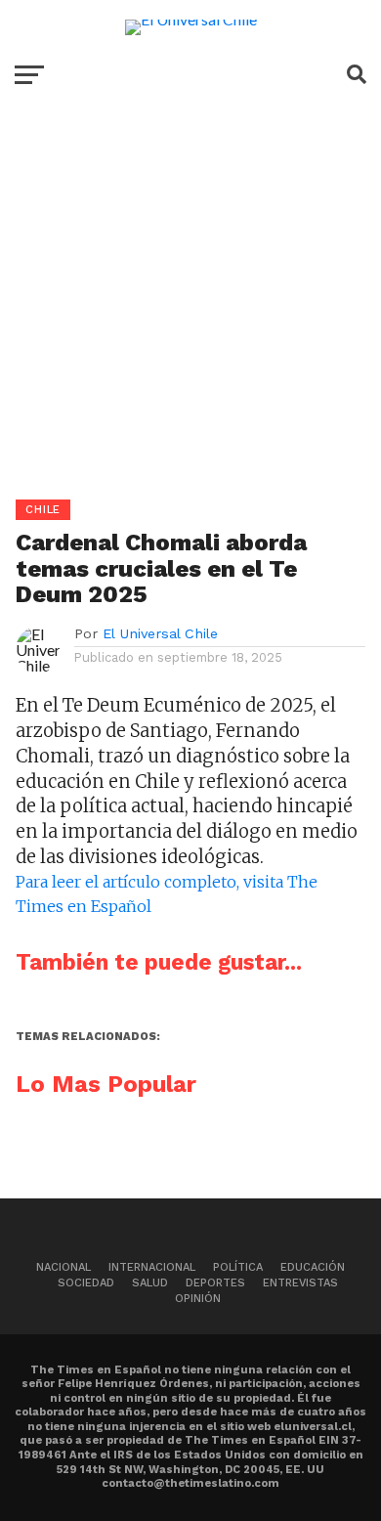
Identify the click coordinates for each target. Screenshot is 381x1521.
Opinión (198, 1298)
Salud (150, 1283)
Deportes (215, 1283)
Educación (312, 1267)
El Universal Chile (160, 633)
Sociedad (86, 1283)
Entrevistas (300, 1283)
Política (238, 1267)
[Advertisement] (190, 309)
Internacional (151, 1267)
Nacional (63, 1267)
